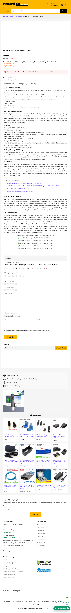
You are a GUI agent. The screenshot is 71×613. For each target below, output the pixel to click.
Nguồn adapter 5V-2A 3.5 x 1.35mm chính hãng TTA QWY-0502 (24, 183)
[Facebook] (3, 551)
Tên (5, 319)
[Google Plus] (6, 551)
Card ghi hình (40, 527)
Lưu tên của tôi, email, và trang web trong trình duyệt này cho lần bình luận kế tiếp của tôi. (26, 330)
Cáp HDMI (40, 536)
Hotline (52, 3)
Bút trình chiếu (41, 524)
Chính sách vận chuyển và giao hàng (13, 571)
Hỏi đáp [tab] (33, 83)
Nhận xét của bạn (8, 293)
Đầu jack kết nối (41, 545)
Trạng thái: (5, 58)
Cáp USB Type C (42, 533)
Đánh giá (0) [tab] (22, 83)
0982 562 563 (9, 532)
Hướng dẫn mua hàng (9, 577)
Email (39, 319)
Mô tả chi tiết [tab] (9, 83)
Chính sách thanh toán (9, 574)
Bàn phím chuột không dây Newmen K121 (18, 188)
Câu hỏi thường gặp (8, 563)
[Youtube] (9, 551)
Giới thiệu (5, 560)
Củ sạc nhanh (40, 539)
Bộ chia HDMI (41, 542)
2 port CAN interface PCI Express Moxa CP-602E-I (21, 191)
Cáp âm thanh (40, 530)
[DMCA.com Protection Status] (44, 562)
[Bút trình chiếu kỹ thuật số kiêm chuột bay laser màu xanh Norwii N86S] (13, 401)
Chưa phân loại (12, 80)
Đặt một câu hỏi (61, 348)
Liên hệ (5, 566)
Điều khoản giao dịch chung (10, 569)
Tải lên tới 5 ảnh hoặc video (11, 313)
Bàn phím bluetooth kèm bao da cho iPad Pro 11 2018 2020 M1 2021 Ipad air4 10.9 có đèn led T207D (33, 186)
